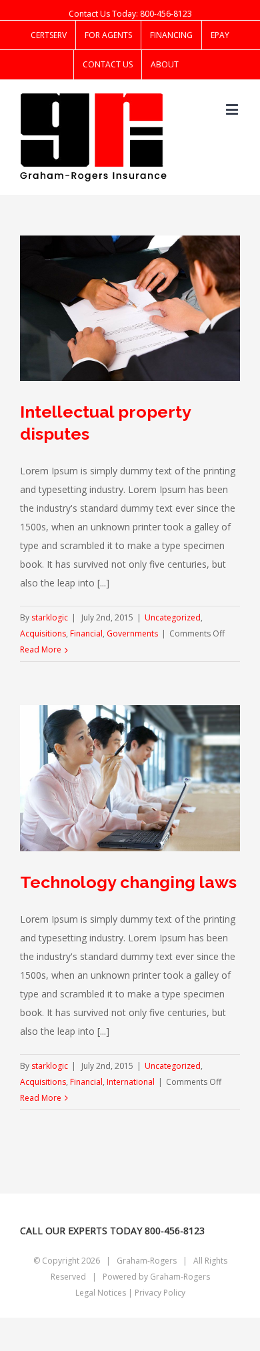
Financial (86, 633)
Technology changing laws (128, 882)
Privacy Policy (160, 1292)
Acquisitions (43, 633)
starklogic (49, 617)
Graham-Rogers (180, 1276)
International (131, 1081)
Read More (40, 649)
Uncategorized (173, 617)
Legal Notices (100, 1292)
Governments (132, 633)
